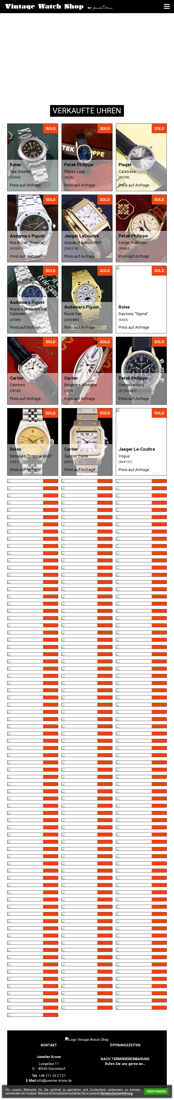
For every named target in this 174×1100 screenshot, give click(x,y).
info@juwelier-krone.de (54, 1081)
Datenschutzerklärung (117, 1093)
